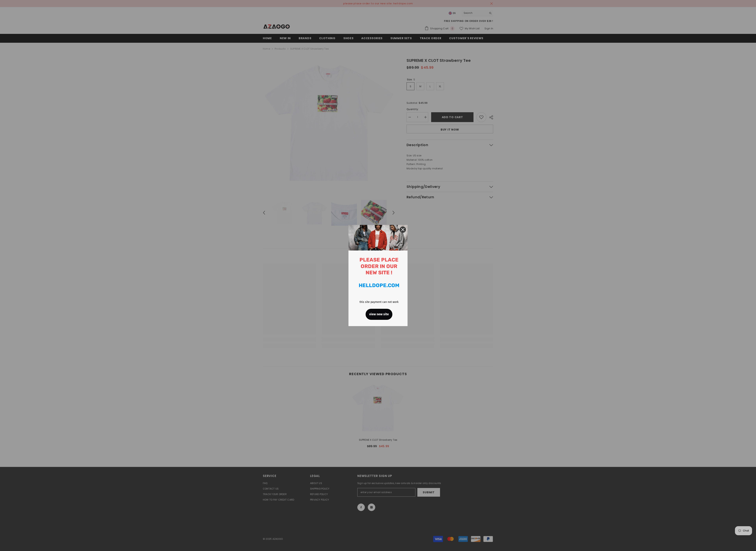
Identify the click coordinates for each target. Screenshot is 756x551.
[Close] (403, 229)
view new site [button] (379, 314)
